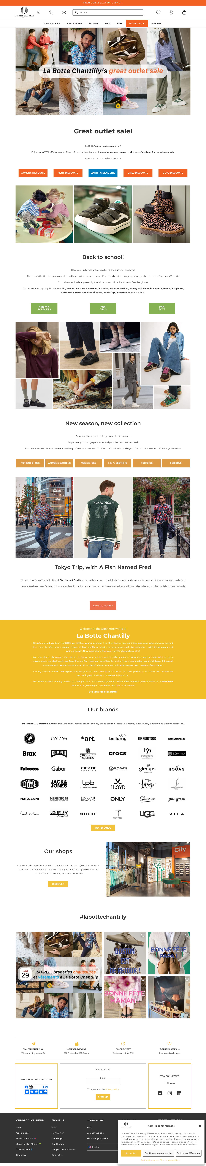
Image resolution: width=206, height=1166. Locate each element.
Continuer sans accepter (158, 1153)
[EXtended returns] (169, 1044)
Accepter (131, 1153)
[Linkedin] (179, 1093)
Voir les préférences (188, 1153)
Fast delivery (123, 1049)
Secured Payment (76, 1049)
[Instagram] (169, 1093)
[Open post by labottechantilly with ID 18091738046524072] (169, 953)
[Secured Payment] (77, 1044)
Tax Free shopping (33, 1049)
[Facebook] (160, 1093)
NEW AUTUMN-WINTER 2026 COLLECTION (103, 3)
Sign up (103, 1096)
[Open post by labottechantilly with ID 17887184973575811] (125, 953)
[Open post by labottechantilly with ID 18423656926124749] (169, 997)
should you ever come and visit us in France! (110, 685)
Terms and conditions (170, 1160)
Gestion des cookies (150, 1160)
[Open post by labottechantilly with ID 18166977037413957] (59, 975)
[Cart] (184, 12)
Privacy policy (112, 1089)
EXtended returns (170, 1049)
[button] (199, 1125)
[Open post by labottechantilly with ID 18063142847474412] (125, 997)
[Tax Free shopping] (33, 1044)
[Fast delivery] (123, 1044)
